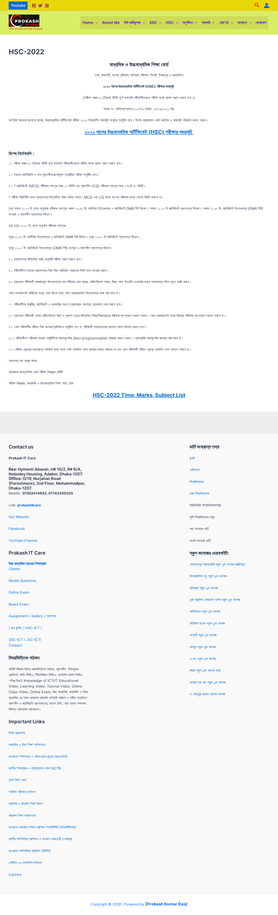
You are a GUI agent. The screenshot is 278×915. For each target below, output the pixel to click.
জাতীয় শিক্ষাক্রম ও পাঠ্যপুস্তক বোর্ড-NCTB (35, 768)
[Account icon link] (266, 5)
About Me (111, 22)
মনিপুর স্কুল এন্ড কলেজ (203, 647)
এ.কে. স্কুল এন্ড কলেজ (203, 658)
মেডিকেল (195, 470)
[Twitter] (40, 6)
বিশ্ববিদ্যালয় (197, 482)
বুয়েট (192, 458)
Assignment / (20, 616)
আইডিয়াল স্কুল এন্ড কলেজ (205, 611)
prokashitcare (29, 505)
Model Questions (22, 580)
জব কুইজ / (17, 628)
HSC (170, 22)
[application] (95, 22)
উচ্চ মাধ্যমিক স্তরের (21, 563)
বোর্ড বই (224, 22)
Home (88, 22)
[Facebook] (34, 6)
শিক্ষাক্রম (40, 563)
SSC (153, 22)
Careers (15, 874)
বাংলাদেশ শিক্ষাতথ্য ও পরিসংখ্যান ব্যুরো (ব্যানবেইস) (38, 756)
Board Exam (19, 604)
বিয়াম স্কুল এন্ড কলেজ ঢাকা (205, 670)
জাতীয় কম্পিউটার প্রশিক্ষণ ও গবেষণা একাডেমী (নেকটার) (40, 839)
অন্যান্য (242, 22)
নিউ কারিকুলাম (132, 22)
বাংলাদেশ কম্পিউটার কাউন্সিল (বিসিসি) (30, 851)
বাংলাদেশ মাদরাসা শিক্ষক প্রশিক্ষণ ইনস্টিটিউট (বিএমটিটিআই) (42, 827)
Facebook (17, 528)
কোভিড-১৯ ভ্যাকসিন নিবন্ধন (25, 862)
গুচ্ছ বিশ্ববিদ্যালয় (199, 493)
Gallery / (38, 616)
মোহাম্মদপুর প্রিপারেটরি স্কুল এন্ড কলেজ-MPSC (218, 564)
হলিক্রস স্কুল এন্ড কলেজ (204, 588)
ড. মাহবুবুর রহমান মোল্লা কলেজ (207, 694)
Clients (14, 569)
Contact (15, 645)
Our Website (19, 517)
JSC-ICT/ (33, 639)
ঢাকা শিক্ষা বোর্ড (17, 780)
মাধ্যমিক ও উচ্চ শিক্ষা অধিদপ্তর (27, 744)
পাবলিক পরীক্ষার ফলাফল (22, 792)
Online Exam (19, 592)
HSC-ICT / (33, 628)
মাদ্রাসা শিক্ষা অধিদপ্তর (22, 815)
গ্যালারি (206, 22)
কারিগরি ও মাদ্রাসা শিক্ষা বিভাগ (26, 803)
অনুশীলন (187, 22)
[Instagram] (47, 6)
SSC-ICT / (17, 639)
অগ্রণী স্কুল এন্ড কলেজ (203, 635)
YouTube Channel (23, 540)
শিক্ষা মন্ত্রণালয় (17, 733)
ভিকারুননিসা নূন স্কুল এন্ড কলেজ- (209, 576)
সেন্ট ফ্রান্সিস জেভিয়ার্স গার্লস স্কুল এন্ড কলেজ (215, 599)
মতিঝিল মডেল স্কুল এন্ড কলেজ (207, 623)
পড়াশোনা (51, 616)
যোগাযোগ (261, 22)
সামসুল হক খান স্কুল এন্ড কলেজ (208, 682)
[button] (18, 6)
